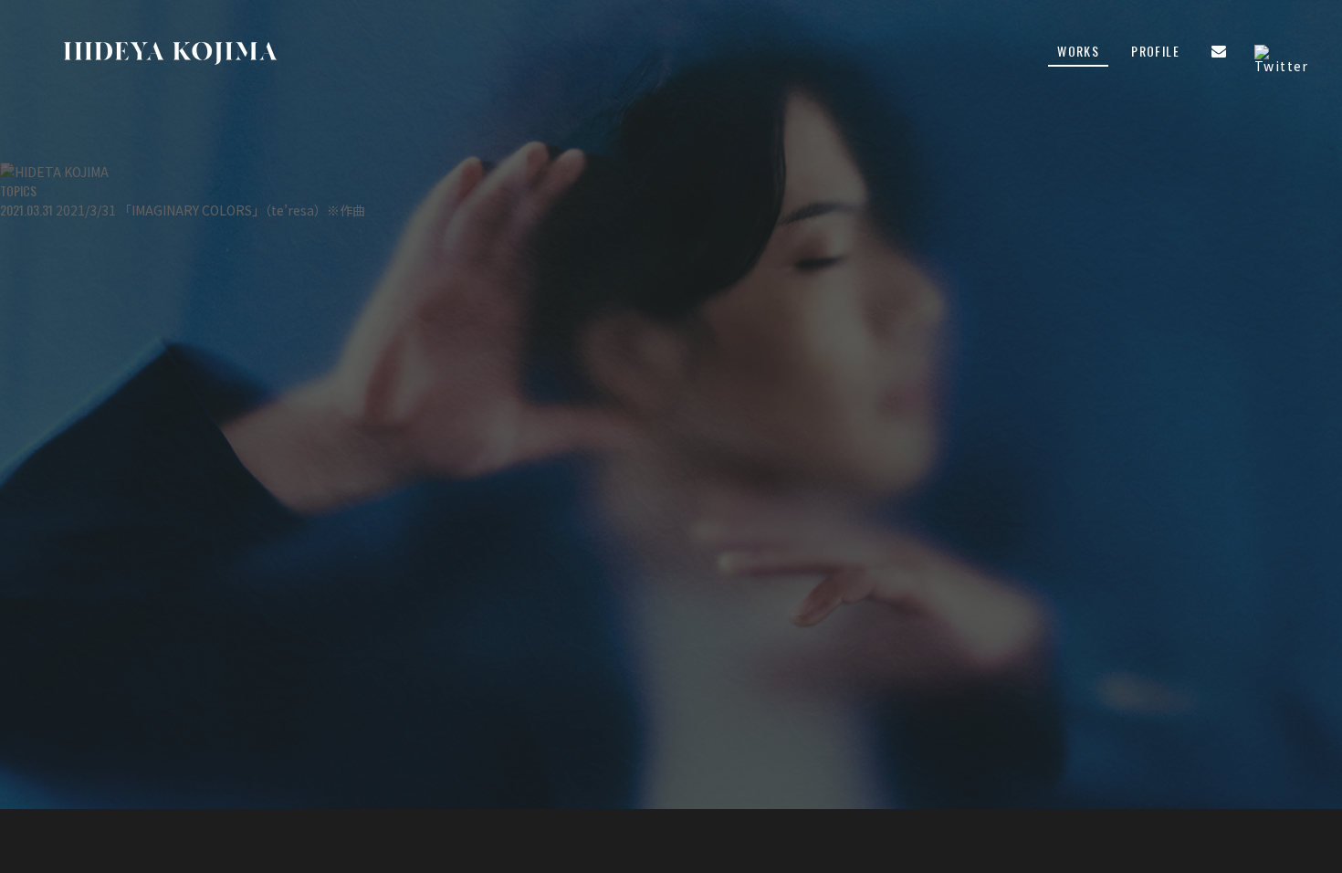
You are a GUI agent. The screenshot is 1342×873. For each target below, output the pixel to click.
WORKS (1078, 52)
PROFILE (1155, 52)
